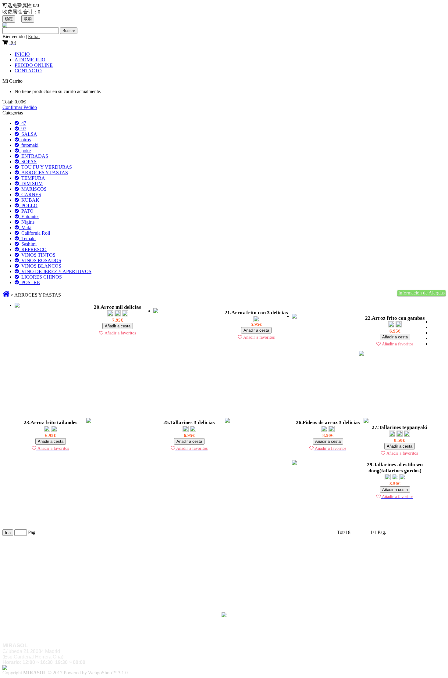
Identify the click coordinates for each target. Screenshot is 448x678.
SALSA (28, 134)
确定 (9, 18)
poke (25, 150)
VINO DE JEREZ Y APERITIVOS (55, 271)
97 (22, 128)
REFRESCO (33, 249)
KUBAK (29, 200)
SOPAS (28, 161)
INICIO (22, 54)
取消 (28, 18)
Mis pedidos (26, 588)
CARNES (30, 194)
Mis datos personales (35, 599)
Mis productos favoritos (37, 604)
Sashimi (28, 244)
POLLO (28, 205)
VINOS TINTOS (37, 255)
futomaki (28, 145)
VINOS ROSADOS (40, 260)
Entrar (34, 36)
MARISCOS (33, 189)
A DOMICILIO (30, 59)
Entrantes (29, 216)
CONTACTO (28, 70)
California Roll (34, 233)
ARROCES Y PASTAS (43, 172)
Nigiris (26, 222)
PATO (26, 211)
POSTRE (29, 282)
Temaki (27, 238)
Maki (25, 227)
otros (25, 139)
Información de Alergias (421, 292)
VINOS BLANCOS (40, 266)
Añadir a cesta (117, 326)
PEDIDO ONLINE (34, 65)
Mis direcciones (30, 593)
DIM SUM (31, 183)
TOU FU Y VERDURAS (45, 167)
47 (22, 123)
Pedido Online (28, 564)
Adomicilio (25, 558)
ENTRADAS (33, 156)
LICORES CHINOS (40, 276)
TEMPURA (32, 178)
